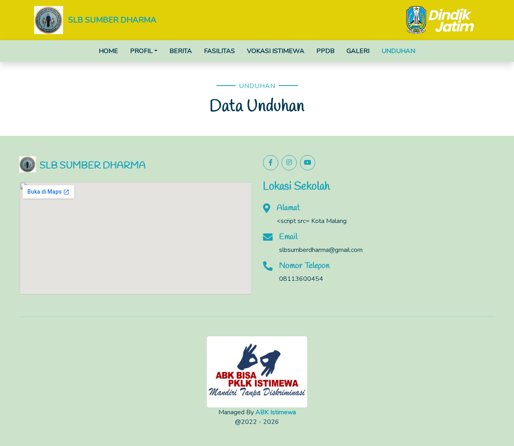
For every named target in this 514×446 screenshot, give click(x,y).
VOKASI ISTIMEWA (275, 51)
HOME (108, 51)
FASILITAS (219, 51)
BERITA (180, 51)
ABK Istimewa (275, 412)
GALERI (358, 51)
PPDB (325, 51)
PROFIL (141, 51)
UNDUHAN (398, 51)
